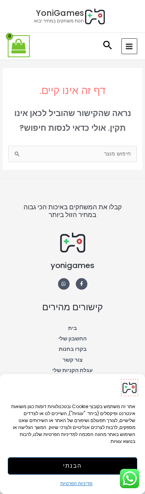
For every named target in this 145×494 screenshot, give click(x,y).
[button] (108, 46)
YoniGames (60, 13)
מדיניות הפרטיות (76, 483)
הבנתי (72, 466)
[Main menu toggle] (129, 46)
